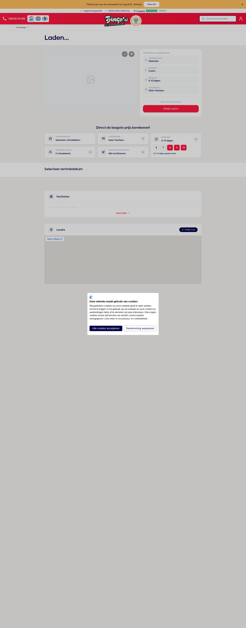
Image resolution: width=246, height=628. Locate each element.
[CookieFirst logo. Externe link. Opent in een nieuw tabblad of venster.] (91, 297)
